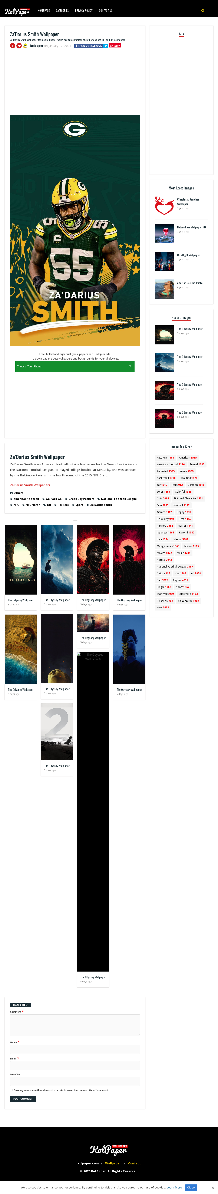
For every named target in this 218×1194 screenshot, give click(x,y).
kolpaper (36, 45)
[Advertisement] (75, 83)
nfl (49, 504)
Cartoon (196, 484)
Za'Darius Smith (101, 504)
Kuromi (186, 532)
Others (18, 493)
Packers (63, 504)
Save (117, 46)
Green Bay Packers (81, 498)
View (163, 607)
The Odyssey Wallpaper (20, 600)
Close (191, 1187)
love (162, 539)
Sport (79, 504)
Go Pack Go (54, 498)
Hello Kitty (165, 518)
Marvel (191, 546)
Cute (163, 498)
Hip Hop (165, 525)
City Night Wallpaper (188, 255)
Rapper (180, 580)
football (181, 505)
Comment (17, 1011)
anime (187, 471)
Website (15, 1074)
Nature (163, 573)
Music (183, 553)
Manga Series (168, 546)
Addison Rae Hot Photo (189, 283)
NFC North (33, 504)
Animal (197, 464)
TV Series (165, 600)
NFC (16, 504)
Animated (166, 471)
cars (177, 484)
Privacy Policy (84, 10)
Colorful (183, 491)
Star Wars (165, 593)
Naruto (164, 559)
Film (162, 505)
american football (26, 498)
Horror (185, 525)
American (188, 457)
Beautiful (189, 478)
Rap (162, 580)
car (162, 484)
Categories (62, 10)
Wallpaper (113, 1163)
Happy (184, 512)
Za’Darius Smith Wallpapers (30, 485)
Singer (164, 587)
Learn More (174, 1187)
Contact (134, 1163)
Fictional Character (188, 498)
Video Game (188, 600)
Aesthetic (165, 457)
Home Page (44, 10)
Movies (164, 553)
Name (14, 1042)
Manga (181, 539)
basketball (166, 478)
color (163, 491)
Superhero (188, 593)
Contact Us (106, 10)
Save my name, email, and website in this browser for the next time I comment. (61, 1090)
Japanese (165, 532)
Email (14, 1058)
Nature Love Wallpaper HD (191, 227)
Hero (185, 518)
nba (180, 573)
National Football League (119, 498)
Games (164, 512)
